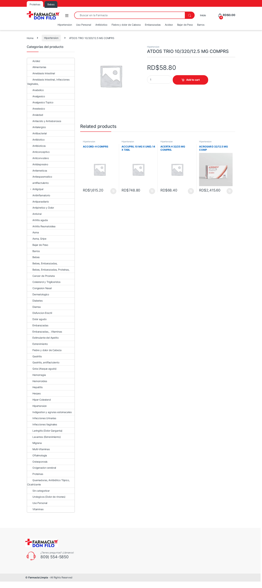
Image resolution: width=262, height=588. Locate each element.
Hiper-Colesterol (41, 399)
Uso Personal (83, 24)
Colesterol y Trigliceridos (46, 281)
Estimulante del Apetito (45, 337)
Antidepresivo (40, 164)
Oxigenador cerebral (44, 467)
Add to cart (193, 79)
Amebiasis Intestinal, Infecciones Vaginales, (48, 81)
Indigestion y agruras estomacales (51, 412)
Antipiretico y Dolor (43, 207)
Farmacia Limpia (38, 577)
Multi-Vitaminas (41, 449)
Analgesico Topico (42, 102)
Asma (35, 232)
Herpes (36, 393)
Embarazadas (153, 24)
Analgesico (38, 96)
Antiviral (37, 213)
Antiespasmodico (42, 176)
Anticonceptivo (41, 151)
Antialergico (39, 127)
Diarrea (36, 306)
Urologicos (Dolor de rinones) (48, 496)
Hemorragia (39, 374)
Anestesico (38, 108)
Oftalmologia (39, 455)
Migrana (37, 442)
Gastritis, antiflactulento (45, 362)
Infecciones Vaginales (44, 424)
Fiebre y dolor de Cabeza (126, 24)
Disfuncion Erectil (42, 312)
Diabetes (37, 300)
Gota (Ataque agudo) (44, 368)
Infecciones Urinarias (44, 418)
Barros (200, 24)
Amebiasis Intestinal (43, 73)
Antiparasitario (40, 201)
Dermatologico (40, 294)
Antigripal (37, 189)
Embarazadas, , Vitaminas (47, 331)
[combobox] (129, 15)
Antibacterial (39, 133)
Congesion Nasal (42, 288)
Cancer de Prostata (43, 275)
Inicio (203, 15)
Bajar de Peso (185, 24)
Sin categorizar (41, 490)
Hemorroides (39, 381)
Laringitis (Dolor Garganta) (47, 430)
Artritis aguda (40, 220)
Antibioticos (39, 145)
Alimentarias (39, 67)
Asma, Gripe (39, 238)
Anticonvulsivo (40, 158)
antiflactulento (40, 182)
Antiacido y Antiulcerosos (46, 121)
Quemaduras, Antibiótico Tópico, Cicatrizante (48, 482)
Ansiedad (37, 114)
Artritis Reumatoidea (43, 226)
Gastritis (37, 356)
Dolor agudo (39, 319)
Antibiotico (101, 24)
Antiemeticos (39, 170)
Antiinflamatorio (41, 195)
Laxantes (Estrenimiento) (46, 436)
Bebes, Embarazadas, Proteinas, (51, 269)
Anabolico (38, 90)
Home (30, 37)
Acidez (169, 24)
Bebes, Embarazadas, (44, 263)
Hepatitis (37, 387)
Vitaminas (37, 509)
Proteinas (37, 473)
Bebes (36, 257)
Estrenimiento (40, 343)
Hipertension (65, 24)
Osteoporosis (39, 461)
